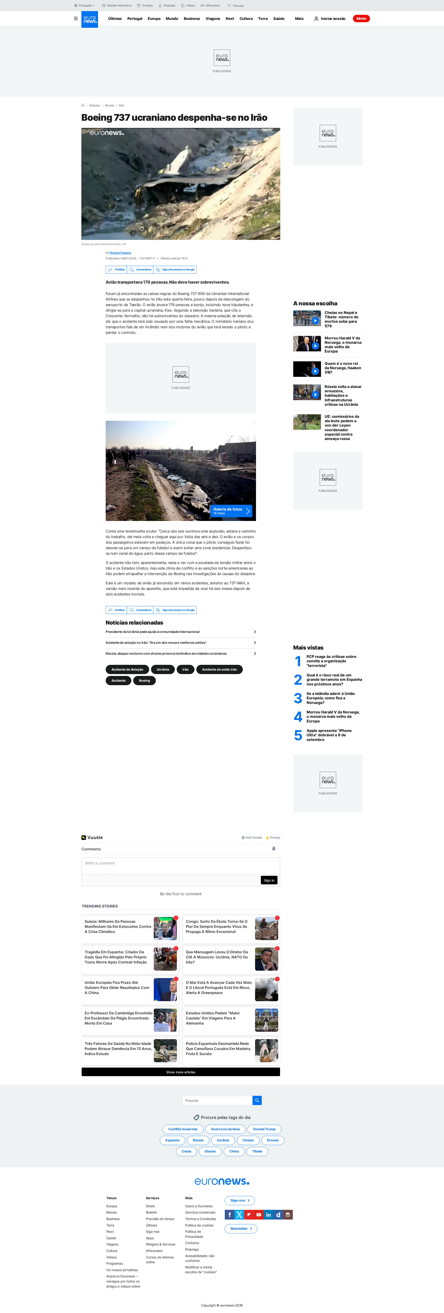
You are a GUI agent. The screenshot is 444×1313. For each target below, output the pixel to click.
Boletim (151, 1212)
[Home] (82, 105)
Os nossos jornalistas (122, 1270)
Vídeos (111, 1257)
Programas (114, 1263)
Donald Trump (264, 1129)
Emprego (192, 1249)
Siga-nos (152, 1231)
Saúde (278, 18)
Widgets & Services (160, 1244)
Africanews (154, 1251)
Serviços (152, 1198)
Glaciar (210, 1151)
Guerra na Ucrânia (225, 1129)
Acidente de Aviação (127, 669)
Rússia (198, 1140)
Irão (121, 105)
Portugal (134, 18)
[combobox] (252, 5)
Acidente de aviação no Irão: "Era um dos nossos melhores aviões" (156, 642)
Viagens (213, 18)
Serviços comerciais (200, 1212)
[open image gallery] (181, 471)
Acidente (118, 680)
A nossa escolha (315, 303)
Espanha (172, 1140)
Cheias (248, 1140)
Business (192, 18)
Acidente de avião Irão (219, 669)
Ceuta (186, 1151)
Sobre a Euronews (199, 1206)
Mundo (172, 18)
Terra (263, 18)
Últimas (115, 18)
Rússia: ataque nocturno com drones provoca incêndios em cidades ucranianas (166, 653)
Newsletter (239, 1228)
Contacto (192, 1243)
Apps (150, 1238)
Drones (273, 1140)
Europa (154, 18)
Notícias (94, 105)
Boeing (144, 680)
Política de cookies (199, 1225)
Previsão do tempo (160, 1219)
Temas (111, 1198)
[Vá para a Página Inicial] (89, 19)
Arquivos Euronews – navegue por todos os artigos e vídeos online (123, 1281)
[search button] (229, 5)
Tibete (257, 1151)
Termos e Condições (200, 1219)
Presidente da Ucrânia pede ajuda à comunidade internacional (152, 632)
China (234, 1151)
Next (230, 18)
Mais (189, 1198)
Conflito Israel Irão (183, 1129)
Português (85, 5)
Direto (361, 18)
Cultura (246, 18)
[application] (180, 184)
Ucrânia (163, 669)
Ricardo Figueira (120, 252)
